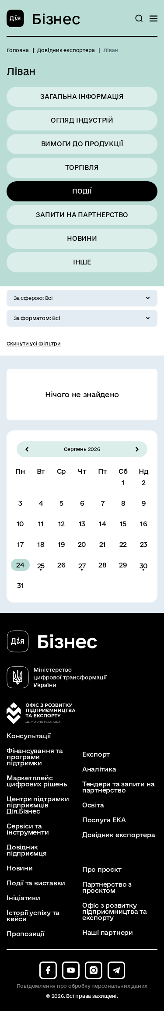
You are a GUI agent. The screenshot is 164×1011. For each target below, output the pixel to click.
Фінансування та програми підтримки (35, 757)
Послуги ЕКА (104, 820)
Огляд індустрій (82, 120)
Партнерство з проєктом (107, 887)
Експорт (96, 754)
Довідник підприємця (27, 850)
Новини (82, 238)
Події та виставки (36, 883)
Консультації (28, 736)
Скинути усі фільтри (34, 343)
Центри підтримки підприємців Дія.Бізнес (38, 805)
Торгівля (81, 167)
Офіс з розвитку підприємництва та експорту (114, 911)
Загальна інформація (82, 96)
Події (82, 191)
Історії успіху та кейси (33, 916)
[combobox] (82, 298)
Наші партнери (107, 933)
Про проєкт (102, 870)
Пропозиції (25, 934)
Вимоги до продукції (82, 144)
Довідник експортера (118, 835)
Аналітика (99, 769)
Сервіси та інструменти (28, 829)
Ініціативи (23, 898)
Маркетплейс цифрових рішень (37, 781)
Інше (82, 262)
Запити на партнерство (82, 214)
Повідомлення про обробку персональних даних (82, 986)
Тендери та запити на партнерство (118, 787)
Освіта (93, 805)
